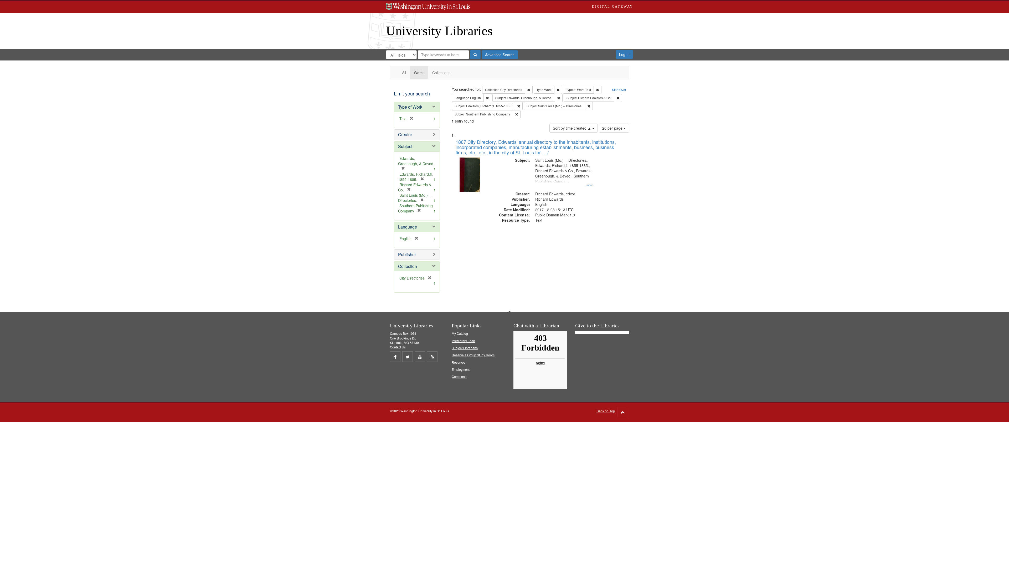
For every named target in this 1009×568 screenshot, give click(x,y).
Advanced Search (499, 54)
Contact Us (398, 347)
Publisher (407, 254)
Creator (405, 134)
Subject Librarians (465, 348)
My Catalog (460, 333)
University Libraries (439, 30)
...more (588, 185)
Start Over (619, 89)
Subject (405, 146)
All (404, 72)
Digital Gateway (612, 6)
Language (407, 227)
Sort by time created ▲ (572, 128)
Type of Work (410, 107)
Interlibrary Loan (463, 340)
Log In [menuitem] (624, 54)
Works (419, 72)
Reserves (458, 362)
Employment (461, 369)
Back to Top (605, 410)
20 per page (613, 128)
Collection (407, 266)
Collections (441, 72)
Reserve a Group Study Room (473, 355)
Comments (459, 376)
